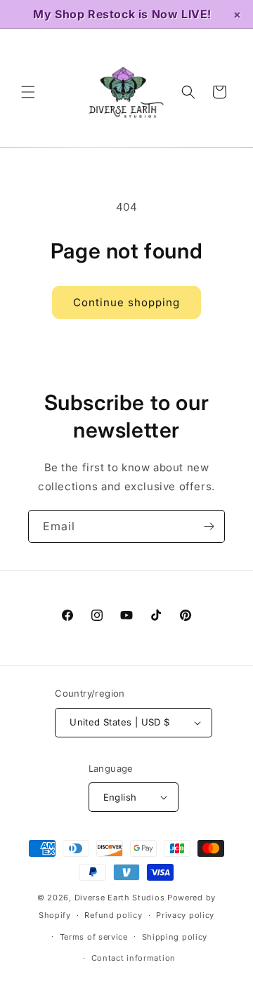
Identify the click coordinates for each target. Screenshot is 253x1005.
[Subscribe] (208, 526)
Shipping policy (175, 937)
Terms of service (94, 937)
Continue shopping (126, 302)
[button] (28, 92)
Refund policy (113, 915)
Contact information (133, 958)
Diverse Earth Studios (119, 897)
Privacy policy (185, 915)
